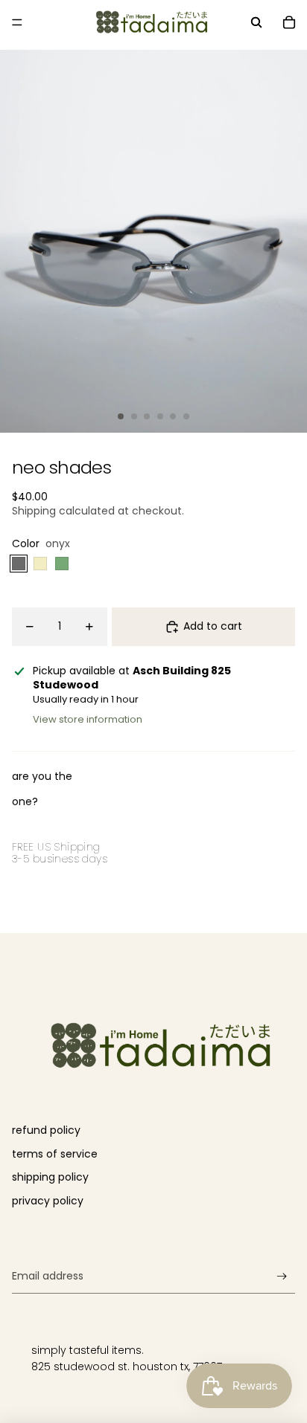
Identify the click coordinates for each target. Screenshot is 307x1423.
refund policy (46, 1130)
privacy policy (47, 1200)
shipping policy (50, 1176)
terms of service (55, 1153)
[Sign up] (282, 1277)
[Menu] (17, 22)
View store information (87, 719)
